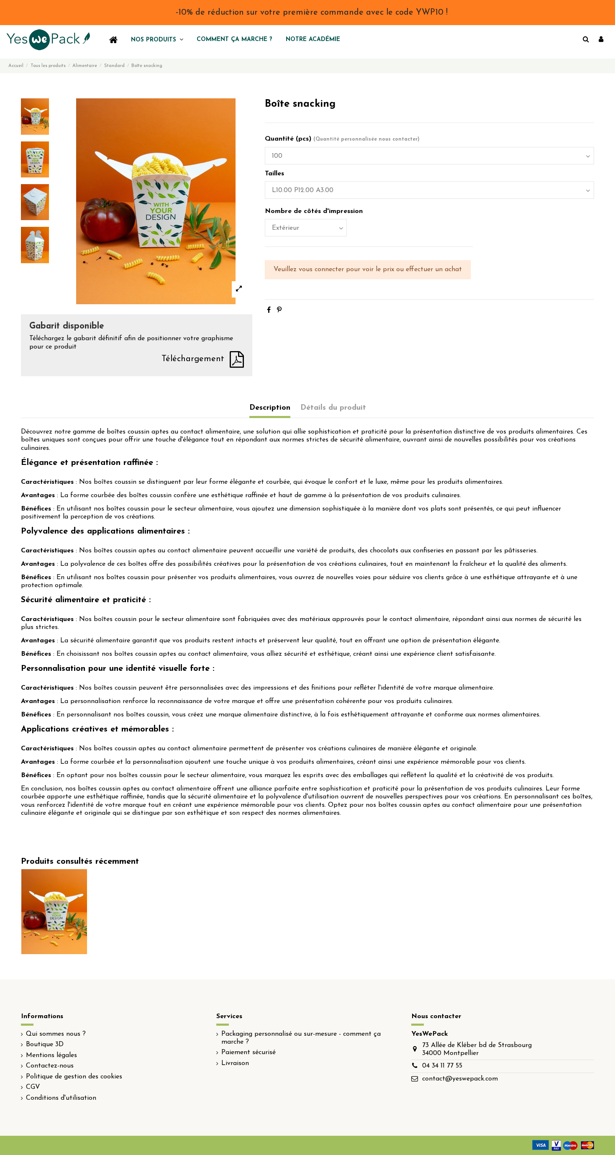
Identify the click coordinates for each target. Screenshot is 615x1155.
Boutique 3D (45, 1044)
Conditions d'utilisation (61, 1098)
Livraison (235, 1063)
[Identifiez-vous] (601, 40)
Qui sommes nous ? (56, 1034)
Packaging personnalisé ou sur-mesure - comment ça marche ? (301, 1038)
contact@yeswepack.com (460, 1078)
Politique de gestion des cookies (74, 1076)
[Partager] (269, 310)
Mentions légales (51, 1055)
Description (269, 408)
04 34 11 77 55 (442, 1066)
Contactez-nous (50, 1066)
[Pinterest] (279, 310)
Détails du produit (333, 408)
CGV (33, 1087)
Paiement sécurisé (248, 1052)
